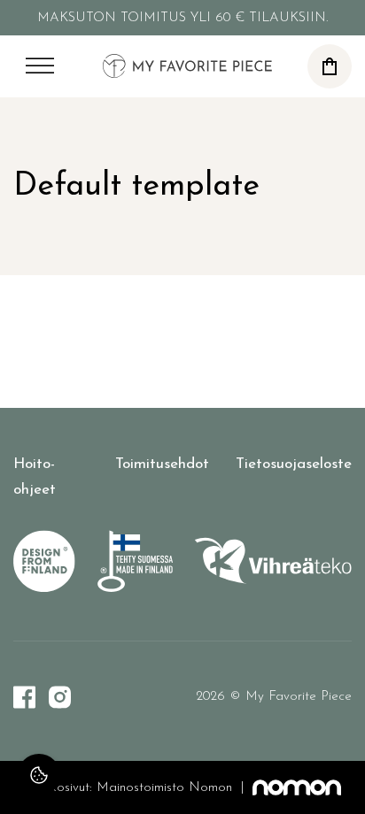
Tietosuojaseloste (294, 464)
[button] (329, 66)
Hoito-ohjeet (34, 477)
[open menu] (39, 66)
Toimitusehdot (162, 464)
